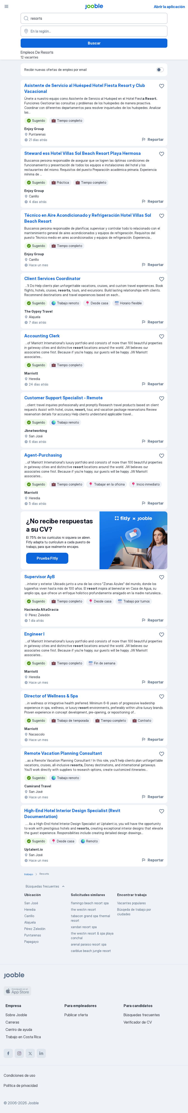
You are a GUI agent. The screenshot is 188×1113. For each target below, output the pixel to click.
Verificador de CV (138, 1022)
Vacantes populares (131, 903)
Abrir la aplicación (169, 6)
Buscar (94, 43)
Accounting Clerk (42, 335)
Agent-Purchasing (43, 455)
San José (31, 903)
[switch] (160, 69)
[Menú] (6, 6)
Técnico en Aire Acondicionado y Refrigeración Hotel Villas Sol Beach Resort (87, 218)
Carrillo (29, 916)
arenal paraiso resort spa (88, 944)
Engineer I (34, 634)
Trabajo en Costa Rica (23, 1037)
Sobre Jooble (16, 1015)
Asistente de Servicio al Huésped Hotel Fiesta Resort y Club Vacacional (84, 88)
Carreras (12, 1022)
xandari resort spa (84, 927)
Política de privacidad (21, 1085)
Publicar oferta (76, 1015)
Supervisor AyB (39, 576)
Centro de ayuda (19, 1029)
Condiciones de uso (19, 1075)
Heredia (30, 909)
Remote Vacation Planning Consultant (63, 753)
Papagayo (31, 942)
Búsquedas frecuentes (42, 886)
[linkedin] (41, 1053)
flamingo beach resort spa (90, 903)
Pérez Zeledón (34, 929)
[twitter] (30, 1053)
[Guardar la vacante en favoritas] (161, 86)
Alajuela (30, 922)
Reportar (155, 139)
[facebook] (8, 1053)
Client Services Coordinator (52, 278)
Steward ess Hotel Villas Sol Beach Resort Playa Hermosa (82, 153)
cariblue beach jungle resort (91, 951)
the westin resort (83, 909)
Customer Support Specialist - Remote (63, 397)
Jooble (33, 1103)
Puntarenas (32, 935)
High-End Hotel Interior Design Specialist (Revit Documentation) (72, 813)
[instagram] (19, 1053)
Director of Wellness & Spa (51, 696)
